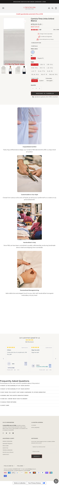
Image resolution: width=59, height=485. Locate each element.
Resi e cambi (5, 445)
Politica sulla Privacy (8, 452)
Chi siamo (33, 425)
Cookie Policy (6, 454)
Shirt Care (5, 405)
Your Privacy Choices (34, 483)
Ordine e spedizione (7, 441)
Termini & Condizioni (7, 450)
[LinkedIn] (13, 433)
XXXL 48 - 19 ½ (53, 74)
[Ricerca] (52, 8)
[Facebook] (3, 433)
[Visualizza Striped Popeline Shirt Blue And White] (26, 364)
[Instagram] (9, 433)
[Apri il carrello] (56, 8)
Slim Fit (33, 58)
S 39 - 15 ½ (50, 64)
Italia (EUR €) (8, 465)
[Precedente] (3, 359)
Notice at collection (20, 483)
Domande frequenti (7, 443)
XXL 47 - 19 (44, 74)
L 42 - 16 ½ (50, 68)
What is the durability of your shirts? (15, 385)
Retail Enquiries (35, 427)
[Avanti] (55, 359)
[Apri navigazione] (3, 8)
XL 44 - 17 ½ (41, 71)
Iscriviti (37, 456)
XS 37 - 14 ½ (34, 64)
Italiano (20, 465)
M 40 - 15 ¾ (34, 68)
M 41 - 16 (42, 68)
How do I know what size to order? (14, 398)
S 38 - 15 (42, 64)
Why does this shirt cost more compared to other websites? (23, 392)
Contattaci (5, 447)
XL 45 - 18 (49, 71)
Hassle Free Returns (8, 402)
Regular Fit (40, 58)
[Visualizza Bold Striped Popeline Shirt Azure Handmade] (50, 366)
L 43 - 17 (33, 71)
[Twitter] (6, 433)
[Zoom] (25, 21)
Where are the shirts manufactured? (15, 395)
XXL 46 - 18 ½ (35, 74)
